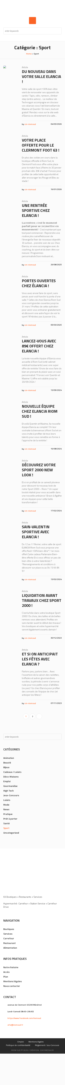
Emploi (6, 781)
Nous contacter (11, 986)
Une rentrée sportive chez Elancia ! (36, 210)
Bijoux (6, 767)
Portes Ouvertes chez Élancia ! (39, 283)
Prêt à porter (10, 818)
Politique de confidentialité (18, 1045)
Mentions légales (12, 981)
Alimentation (10, 947)
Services (7, 933)
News (6, 809)
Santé (6, 823)
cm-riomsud (30, 124)
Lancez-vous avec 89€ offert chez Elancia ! (39, 346)
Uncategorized (11, 832)
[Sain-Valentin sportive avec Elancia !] (10, 527)
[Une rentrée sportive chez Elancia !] (10, 206)
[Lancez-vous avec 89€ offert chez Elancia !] (10, 342)
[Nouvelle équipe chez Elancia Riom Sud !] (10, 407)
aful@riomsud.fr (15, 1024)
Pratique (7, 814)
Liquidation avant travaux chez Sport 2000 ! (41, 600)
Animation (8, 758)
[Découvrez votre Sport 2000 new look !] (10, 465)
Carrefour (8, 938)
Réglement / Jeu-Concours (47, 1045)
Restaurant (9, 943)
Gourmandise (10, 786)
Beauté (7, 762)
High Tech (8, 790)
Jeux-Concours (11, 795)
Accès (6, 972)
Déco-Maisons (10, 776)
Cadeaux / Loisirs (12, 772)
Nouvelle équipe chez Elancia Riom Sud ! (40, 411)
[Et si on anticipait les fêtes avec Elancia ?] (10, 655)
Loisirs (6, 800)
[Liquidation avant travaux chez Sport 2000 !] (10, 596)
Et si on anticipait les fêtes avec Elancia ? (40, 659)
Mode (6, 804)
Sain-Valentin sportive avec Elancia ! (36, 532)
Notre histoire (10, 967)
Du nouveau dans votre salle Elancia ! (41, 76)
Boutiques (8, 929)
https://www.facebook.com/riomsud (24, 1018)
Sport (6, 828)
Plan (5, 976)
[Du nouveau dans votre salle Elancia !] (10, 72)
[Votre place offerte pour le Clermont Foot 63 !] (10, 141)
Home (29, 53)
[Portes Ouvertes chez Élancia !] (10, 281)
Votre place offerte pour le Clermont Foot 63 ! (40, 145)
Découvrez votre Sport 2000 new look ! (39, 470)
